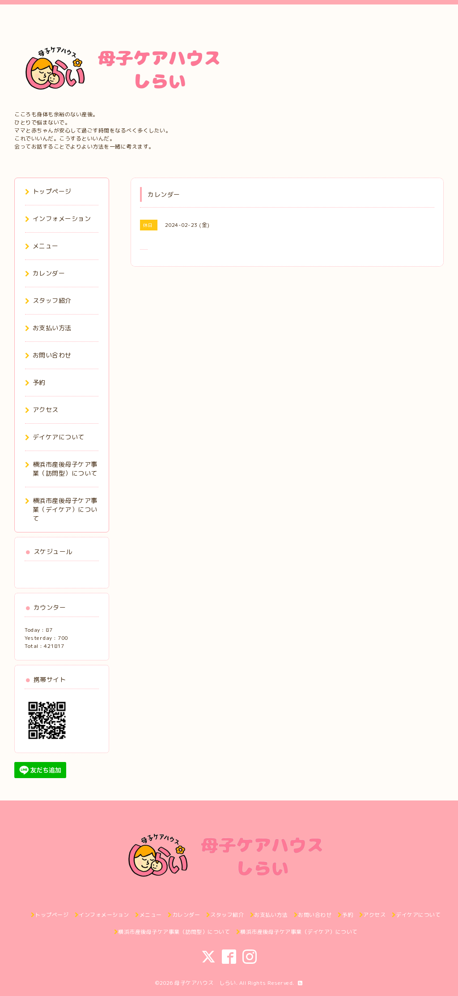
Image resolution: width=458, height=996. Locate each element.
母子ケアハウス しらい (205, 983)
